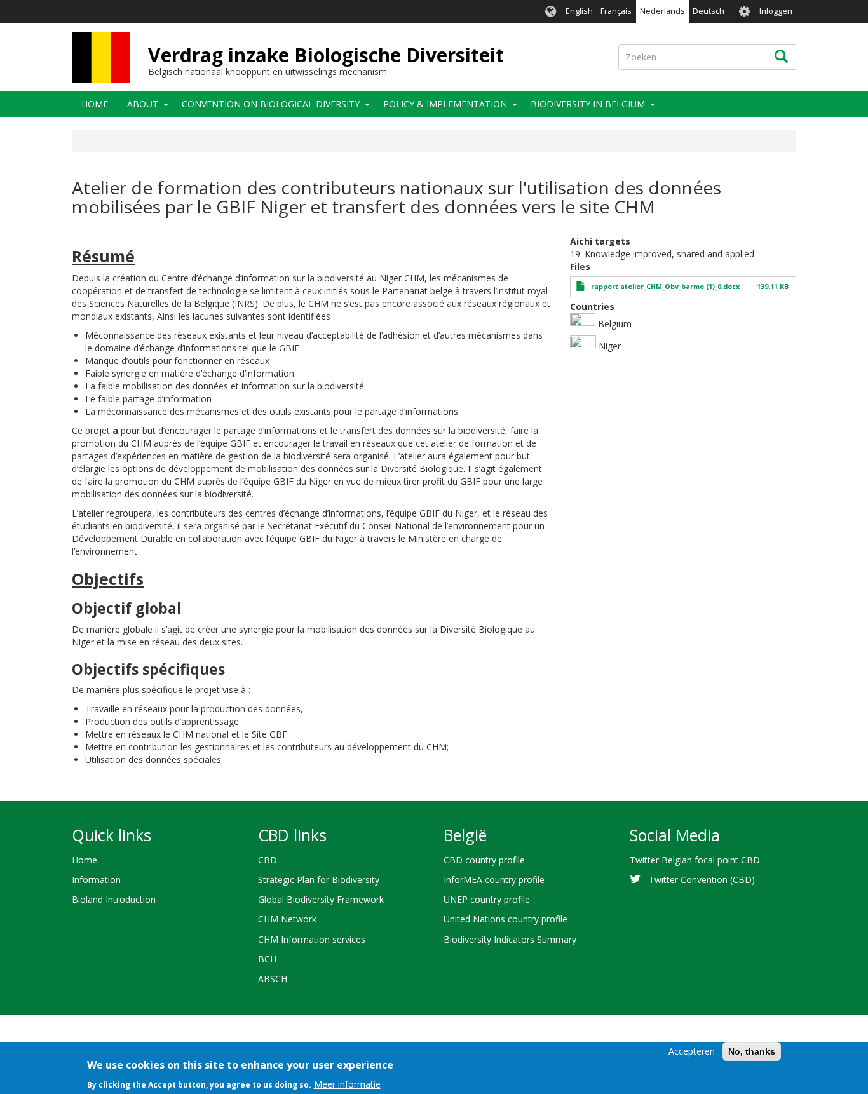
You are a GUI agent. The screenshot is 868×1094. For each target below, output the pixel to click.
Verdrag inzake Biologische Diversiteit (326, 55)
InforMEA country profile (494, 880)
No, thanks (751, 1051)
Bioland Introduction (114, 899)
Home (94, 104)
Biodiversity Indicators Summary (510, 939)
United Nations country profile (505, 919)
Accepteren (691, 1051)
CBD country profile (484, 860)
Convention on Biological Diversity (271, 104)
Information (96, 880)
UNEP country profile (487, 899)
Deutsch (708, 11)
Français (616, 11)
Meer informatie (347, 1084)
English (579, 11)
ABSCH (272, 979)
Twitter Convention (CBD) (702, 880)
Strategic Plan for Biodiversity (318, 880)
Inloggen (775, 11)
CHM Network (287, 919)
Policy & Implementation (445, 104)
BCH (267, 959)
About (142, 104)
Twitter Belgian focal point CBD (695, 860)
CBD (267, 860)
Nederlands (662, 11)
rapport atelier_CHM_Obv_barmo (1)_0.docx (665, 286)
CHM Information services (311, 939)
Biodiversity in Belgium (588, 104)
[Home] (101, 57)
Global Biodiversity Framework (321, 899)
